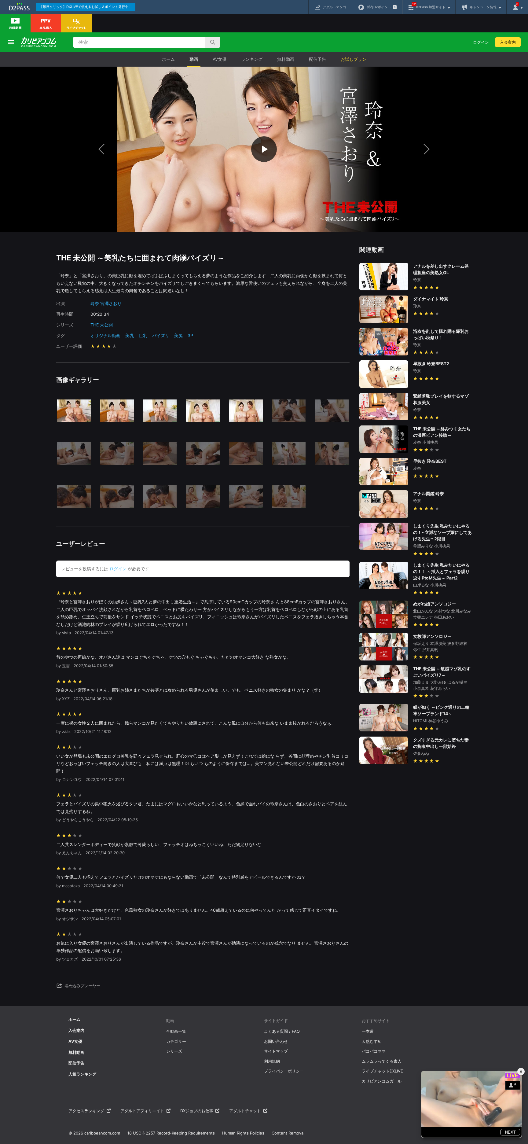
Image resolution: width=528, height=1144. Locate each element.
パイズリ (160, 335)
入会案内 (508, 42)
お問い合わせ (276, 1041)
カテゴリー (176, 1041)
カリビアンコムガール (382, 1081)
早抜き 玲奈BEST (429, 461)
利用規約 (272, 1061)
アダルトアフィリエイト (142, 1110)
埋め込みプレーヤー (82, 985)
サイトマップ (276, 1051)
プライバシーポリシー (284, 1071)
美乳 (129, 335)
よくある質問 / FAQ (282, 1031)
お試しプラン (353, 59)
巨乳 (143, 335)
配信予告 (317, 59)
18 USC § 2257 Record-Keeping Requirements (171, 1133)
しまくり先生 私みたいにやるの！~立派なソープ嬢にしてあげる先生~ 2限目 (442, 532)
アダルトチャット (245, 1110)
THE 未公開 (101, 324)
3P (190, 335)
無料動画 (285, 59)
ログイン (481, 42)
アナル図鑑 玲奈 (428, 493)
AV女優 (219, 59)
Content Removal (288, 1133)
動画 (193, 59)
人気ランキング (82, 1074)
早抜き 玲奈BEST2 (431, 363)
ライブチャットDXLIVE (382, 1071)
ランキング (251, 59)
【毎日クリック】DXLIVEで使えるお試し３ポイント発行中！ (85, 7)
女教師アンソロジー (432, 636)
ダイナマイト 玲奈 (430, 298)
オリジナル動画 (105, 335)
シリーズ (174, 1051)
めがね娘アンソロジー (434, 603)
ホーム (168, 59)
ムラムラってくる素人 (382, 1061)
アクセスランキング (86, 1110)
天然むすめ (372, 1041)
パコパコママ (374, 1051)
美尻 (178, 335)
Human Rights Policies (243, 1133)
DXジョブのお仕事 (196, 1110)
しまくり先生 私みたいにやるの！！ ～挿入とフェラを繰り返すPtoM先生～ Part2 (441, 571)
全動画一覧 (176, 1031)
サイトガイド (276, 1020)
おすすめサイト (376, 1020)
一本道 (368, 1031)
